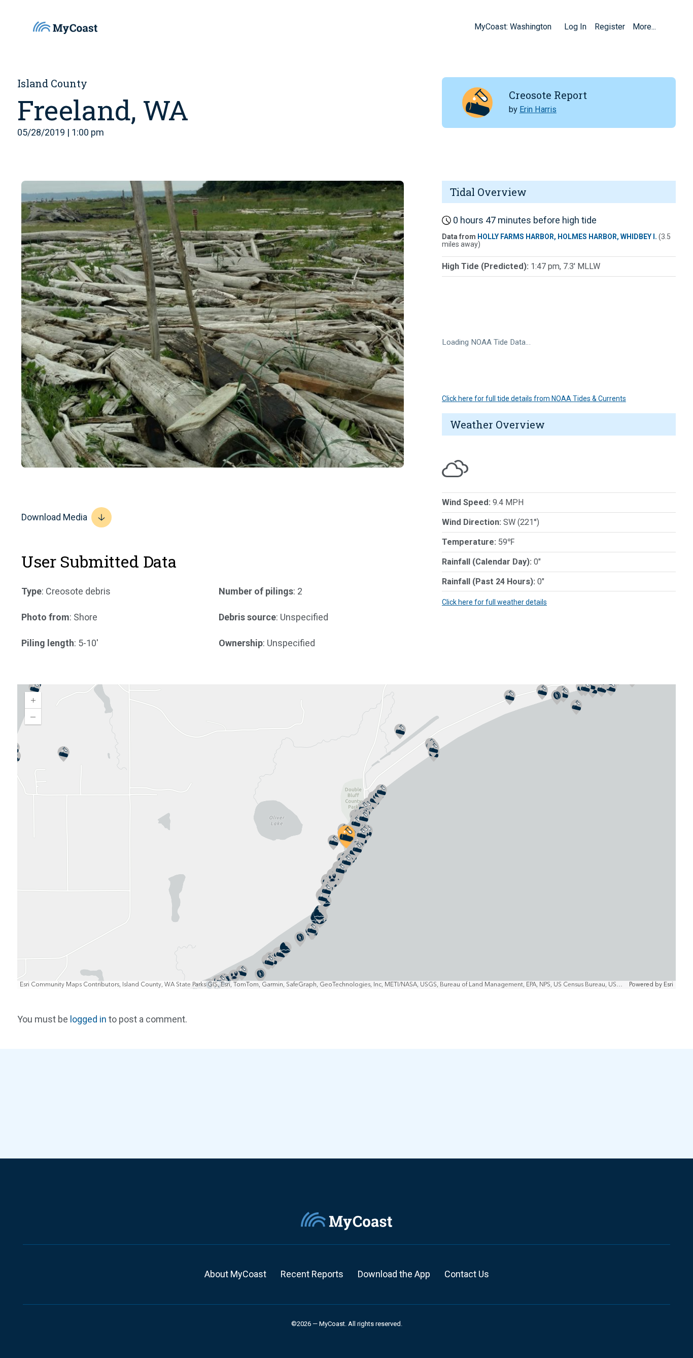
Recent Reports (312, 1274)
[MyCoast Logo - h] (65, 27)
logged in (88, 1019)
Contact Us (466, 1274)
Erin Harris (538, 109)
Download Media (54, 517)
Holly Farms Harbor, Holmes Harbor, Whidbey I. (567, 237)
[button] (555, 26)
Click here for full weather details (494, 602)
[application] (346, 836)
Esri (668, 984)
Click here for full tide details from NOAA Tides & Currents (534, 398)
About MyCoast (235, 1274)
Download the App (394, 1274)
